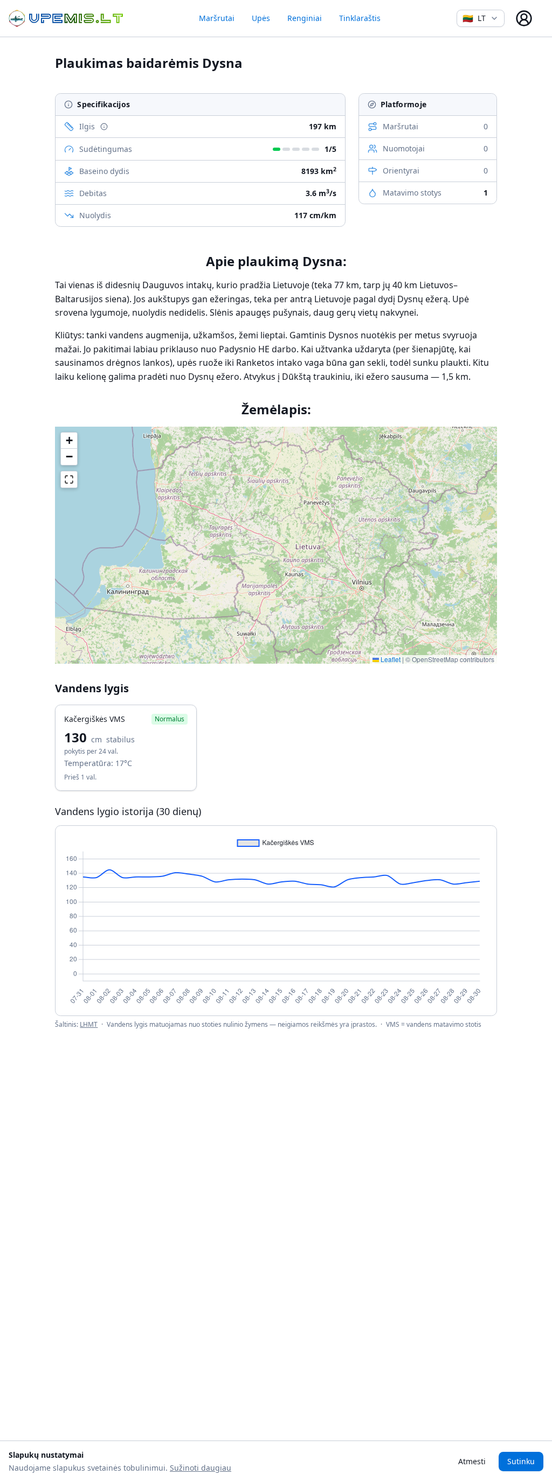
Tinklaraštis (360, 18)
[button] (69, 441)
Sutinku (521, 1461)
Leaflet (390, 659)
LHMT (89, 1024)
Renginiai (304, 18)
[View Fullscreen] (69, 479)
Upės (261, 18)
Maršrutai (216, 18)
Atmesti (472, 1461)
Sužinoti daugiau (200, 1468)
